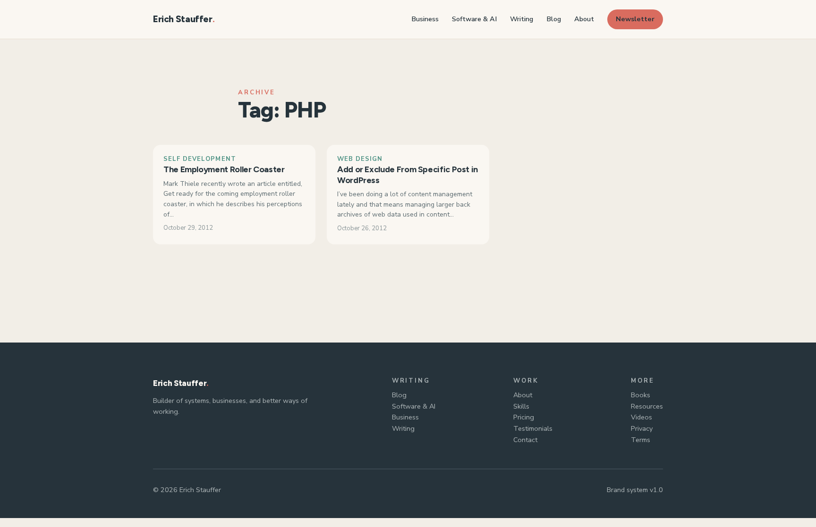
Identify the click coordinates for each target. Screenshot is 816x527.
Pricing (523, 417)
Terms (640, 439)
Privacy (642, 428)
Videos (641, 417)
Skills (521, 406)
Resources (647, 406)
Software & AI (413, 406)
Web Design (359, 159)
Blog (399, 395)
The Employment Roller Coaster (224, 169)
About (522, 395)
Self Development (199, 159)
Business (405, 417)
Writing (403, 428)
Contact (525, 439)
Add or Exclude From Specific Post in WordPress (407, 174)
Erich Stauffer (182, 19)
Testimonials (532, 428)
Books (640, 395)
